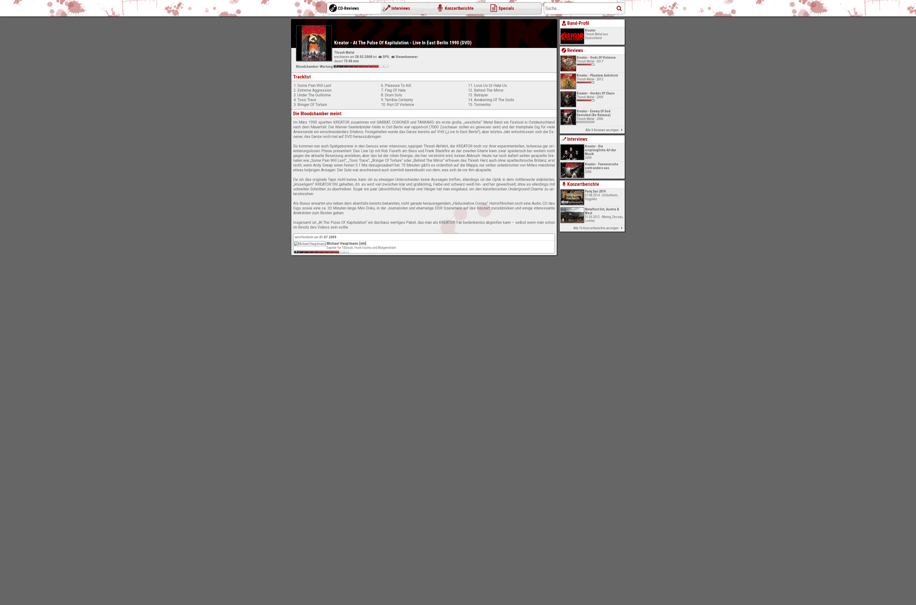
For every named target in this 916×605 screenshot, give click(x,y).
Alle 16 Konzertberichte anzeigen (596, 228)
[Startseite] (310, 9)
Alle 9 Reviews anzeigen (602, 130)
